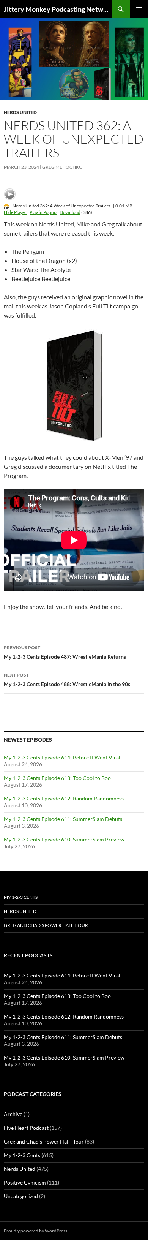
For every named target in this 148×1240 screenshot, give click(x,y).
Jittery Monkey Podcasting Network (58, 9)
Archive (13, 1114)
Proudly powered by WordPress (35, 1231)
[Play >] (10, 194)
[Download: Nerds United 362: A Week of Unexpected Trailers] (7, 206)
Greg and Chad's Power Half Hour (44, 1141)
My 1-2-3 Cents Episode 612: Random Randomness (64, 798)
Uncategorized (21, 1196)
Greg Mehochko (62, 167)
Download (70, 212)
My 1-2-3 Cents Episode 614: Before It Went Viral (62, 757)
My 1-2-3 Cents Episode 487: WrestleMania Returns (65, 652)
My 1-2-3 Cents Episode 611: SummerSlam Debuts (63, 819)
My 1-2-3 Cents (21, 897)
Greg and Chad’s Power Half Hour (46, 925)
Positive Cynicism (25, 1182)
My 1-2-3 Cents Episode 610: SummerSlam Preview (64, 839)
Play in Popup (43, 212)
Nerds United (20, 112)
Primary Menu (139, 9)
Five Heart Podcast (26, 1128)
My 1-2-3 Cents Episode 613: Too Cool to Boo (57, 778)
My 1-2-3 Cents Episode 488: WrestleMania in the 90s (67, 679)
